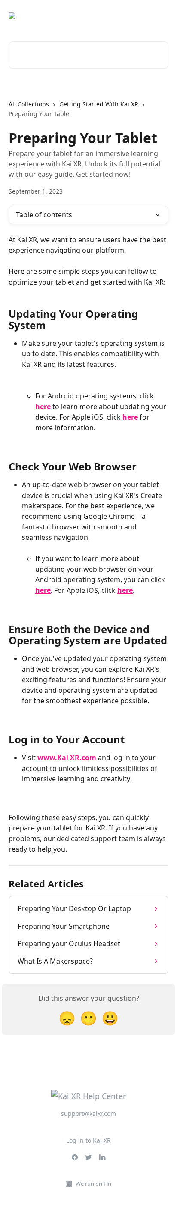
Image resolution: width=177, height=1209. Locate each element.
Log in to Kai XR (88, 1140)
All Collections (29, 104)
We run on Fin (93, 1183)
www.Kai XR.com (66, 757)
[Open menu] (160, 15)
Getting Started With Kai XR (98, 104)
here (43, 406)
